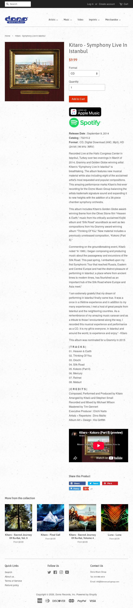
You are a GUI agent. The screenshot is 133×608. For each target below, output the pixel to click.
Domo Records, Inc (65, 594)
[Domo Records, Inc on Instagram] (61, 572)
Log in (90, 4)
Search (8, 572)
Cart (126, 4)
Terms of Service (13, 580)
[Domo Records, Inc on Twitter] (49, 572)
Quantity (74, 81)
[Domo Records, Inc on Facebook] (55, 572)
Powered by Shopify (86, 594)
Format (73, 68)
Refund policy (12, 585)
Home (7, 35)
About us (9, 576)
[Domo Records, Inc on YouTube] (67, 572)
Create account (107, 4)
